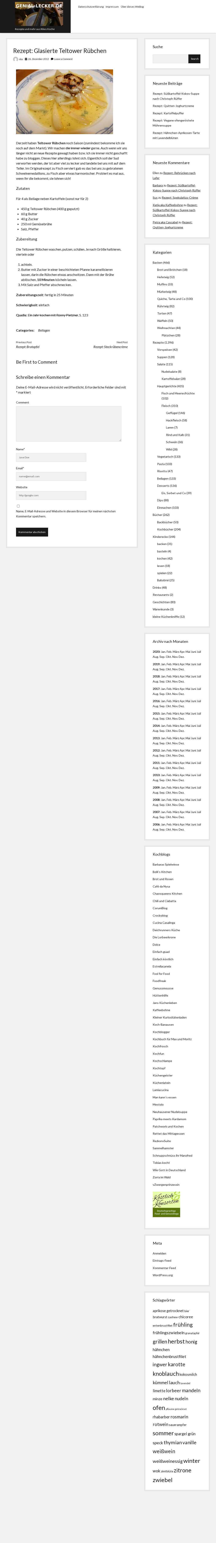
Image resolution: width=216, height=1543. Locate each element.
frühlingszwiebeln (169, 1332)
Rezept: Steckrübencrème (110, 347)
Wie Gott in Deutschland (169, 1170)
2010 (156, 775)
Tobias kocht (161, 1162)
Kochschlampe (162, 1061)
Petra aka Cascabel (165, 222)
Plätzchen (168, 335)
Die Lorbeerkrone (164, 937)
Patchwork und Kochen (168, 1126)
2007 (156, 812)
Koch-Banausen (163, 1024)
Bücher (157, 515)
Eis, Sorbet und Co (174, 493)
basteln (162, 551)
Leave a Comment (63, 59)
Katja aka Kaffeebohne (168, 205)
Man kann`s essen (164, 1097)
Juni (193, 651)
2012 (156, 750)
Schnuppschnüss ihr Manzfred (172, 1155)
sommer (163, 1433)
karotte (176, 1364)
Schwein (171, 442)
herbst (176, 1341)
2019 (156, 664)
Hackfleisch (173, 420)
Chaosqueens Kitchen (167, 893)
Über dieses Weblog (132, 6)
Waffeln (162, 320)
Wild (169, 449)
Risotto (162, 471)
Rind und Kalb (175, 435)
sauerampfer (178, 1425)
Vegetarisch (165, 456)
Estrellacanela (162, 966)
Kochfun (158, 1053)
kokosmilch (188, 1374)
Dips (160, 500)
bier (186, 1311)
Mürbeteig (164, 291)
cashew (173, 1317)
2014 (156, 725)
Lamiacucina (161, 1090)
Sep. (162, 656)
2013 (156, 738)
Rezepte (158, 342)
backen (162, 544)
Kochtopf (159, 1068)
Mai (188, 651)
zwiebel (163, 1479)
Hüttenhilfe (160, 995)
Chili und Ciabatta (164, 901)
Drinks (157, 587)
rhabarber (161, 1417)
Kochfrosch (160, 1046)
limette (159, 1390)
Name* (20, 449)
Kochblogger (161, 1032)
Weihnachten (166, 328)
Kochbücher (165, 529)
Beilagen (44, 330)
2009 (156, 787)
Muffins (162, 284)
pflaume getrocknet (176, 1409)
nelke (168, 1398)
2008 (156, 799)
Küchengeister (163, 1075)
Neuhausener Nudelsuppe (170, 1112)
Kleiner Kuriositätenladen (170, 1017)
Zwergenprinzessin (167, 1184)
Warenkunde (161, 609)
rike (21, 59)
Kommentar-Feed (164, 1268)
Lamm (170, 427)
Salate (161, 364)
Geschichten (161, 602)
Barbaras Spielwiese (166, 864)
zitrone (182, 1470)
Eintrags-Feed (162, 1260)
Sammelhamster (163, 1148)
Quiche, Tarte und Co (171, 299)
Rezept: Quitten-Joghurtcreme (173, 106)
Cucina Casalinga (164, 922)
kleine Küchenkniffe (166, 616)
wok (156, 1470)
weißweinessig (168, 1461)
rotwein (160, 1424)
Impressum (112, 6)
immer (75, 148)
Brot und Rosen (163, 879)
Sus (155, 197)
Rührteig (163, 306)
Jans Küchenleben (165, 1003)
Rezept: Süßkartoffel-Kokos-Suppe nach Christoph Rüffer (175, 210)
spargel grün (185, 1433)
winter (191, 1460)
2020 (156, 651)
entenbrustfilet (163, 1325)
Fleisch (166, 405)
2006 (156, 824)
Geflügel (172, 413)
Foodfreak (159, 981)
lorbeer (173, 1390)
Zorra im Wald (162, 1177)
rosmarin (179, 1416)
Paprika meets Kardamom (169, 1119)
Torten (161, 313)
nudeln (181, 1398)
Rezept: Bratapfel (27, 347)
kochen (162, 558)
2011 (156, 763)
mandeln (191, 1390)
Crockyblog (160, 915)
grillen (160, 1341)
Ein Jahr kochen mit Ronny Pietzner (53, 315)
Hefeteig (163, 277)
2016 (156, 701)
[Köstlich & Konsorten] (166, 1216)
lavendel (185, 1383)
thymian (173, 1442)
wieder (85, 148)
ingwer (160, 1364)
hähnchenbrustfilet (169, 1356)
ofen (159, 1407)
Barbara (158, 185)
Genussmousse (163, 988)
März (176, 651)
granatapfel (192, 1333)
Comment (22, 402)
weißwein (164, 1451)
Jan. (163, 676)
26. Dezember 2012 (38, 59)
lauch (174, 1382)
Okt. (169, 669)
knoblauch (166, 1373)
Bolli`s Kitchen (162, 872)
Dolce (156, 944)
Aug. (156, 656)
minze (157, 1398)
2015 (156, 713)
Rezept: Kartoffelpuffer (168, 113)
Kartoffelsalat (171, 378)
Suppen (162, 357)
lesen (160, 566)
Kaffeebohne (161, 1010)
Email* (20, 468)
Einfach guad (161, 952)
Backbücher (165, 522)
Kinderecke (160, 536)
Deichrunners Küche (166, 930)
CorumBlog (160, 908)
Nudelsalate (169, 371)
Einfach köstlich (163, 959)
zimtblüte (167, 1471)
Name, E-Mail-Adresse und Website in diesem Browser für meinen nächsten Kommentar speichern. (66, 513)
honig (191, 1342)
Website (21, 487)
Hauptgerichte (167, 386)
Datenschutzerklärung (91, 6)
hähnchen (161, 1349)
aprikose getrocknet (168, 1311)
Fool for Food (161, 973)
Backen (157, 262)
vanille (189, 1442)
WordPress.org (163, 1275)
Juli (199, 651)
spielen (162, 573)
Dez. (181, 669)
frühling (183, 1324)
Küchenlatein (161, 1082)
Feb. (169, 651)
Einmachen (164, 507)
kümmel (160, 1382)
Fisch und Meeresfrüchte (178, 393)
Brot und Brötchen (169, 269)
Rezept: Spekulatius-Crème (180, 197)
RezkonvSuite (162, 1141)
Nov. (175, 656)
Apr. (182, 651)
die (68, 148)
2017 (156, 689)
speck (158, 1442)
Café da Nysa (161, 886)
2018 (156, 676)
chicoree (185, 1317)
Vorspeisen (164, 349)
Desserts (163, 485)
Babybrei (163, 580)
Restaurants (161, 594)
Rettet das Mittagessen (169, 1133)
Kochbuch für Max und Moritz (172, 1039)
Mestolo (158, 1104)
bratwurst (160, 1317)
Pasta (161, 464)
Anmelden (159, 1253)
